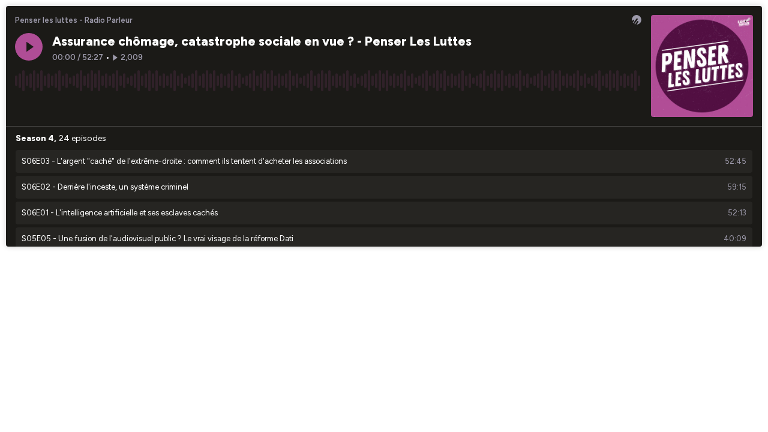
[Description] (632, 107)
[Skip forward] (70, 107)
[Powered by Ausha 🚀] (636, 20)
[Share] (610, 107)
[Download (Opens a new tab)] (587, 107)
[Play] (29, 47)
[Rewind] (24, 107)
